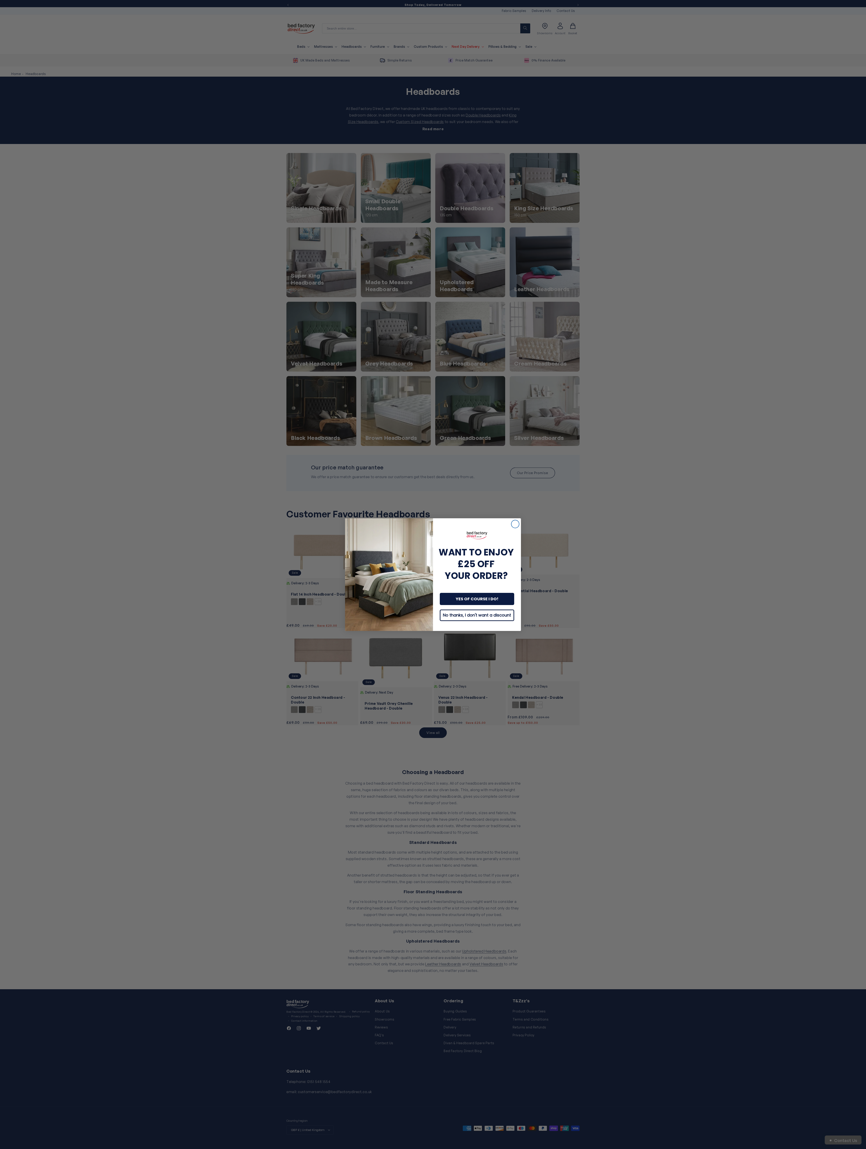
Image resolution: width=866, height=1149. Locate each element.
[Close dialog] (515, 524)
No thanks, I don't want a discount (477, 615)
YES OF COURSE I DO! (477, 599)
